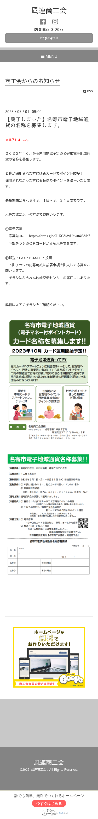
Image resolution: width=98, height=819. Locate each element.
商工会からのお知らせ (32, 81)
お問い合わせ (49, 38)
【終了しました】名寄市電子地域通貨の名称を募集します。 (47, 122)
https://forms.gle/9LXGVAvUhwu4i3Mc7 (59, 236)
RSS (89, 91)
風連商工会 (49, 10)
